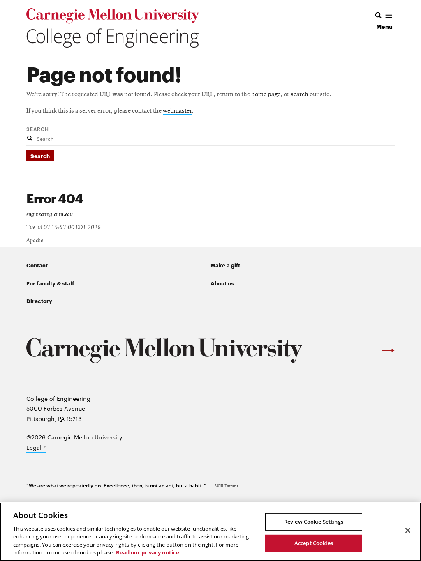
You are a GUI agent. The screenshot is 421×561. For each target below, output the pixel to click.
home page (265, 94)
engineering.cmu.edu (49, 214)
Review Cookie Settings (313, 521)
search (299, 94)
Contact (37, 265)
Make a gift (225, 265)
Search (37, 128)
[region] (210, 531)
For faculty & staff (50, 283)
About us (222, 283)
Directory (39, 300)
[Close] (408, 531)
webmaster (177, 111)
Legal (36, 448)
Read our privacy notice (147, 552)
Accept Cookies (313, 543)
